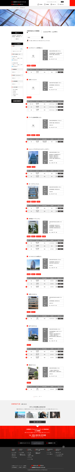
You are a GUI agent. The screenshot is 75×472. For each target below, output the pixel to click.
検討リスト (54, 4)
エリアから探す (16, 7)
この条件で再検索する (17, 100)
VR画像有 (14, 95)
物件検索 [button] (41, 4)
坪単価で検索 (15, 56)
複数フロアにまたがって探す (17, 51)
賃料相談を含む (15, 66)
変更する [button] (17, 38)
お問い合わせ (62, 4)
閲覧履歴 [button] (47, 4)
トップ (12, 7)
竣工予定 (14, 92)
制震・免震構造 (15, 89)
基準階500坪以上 (15, 94)
